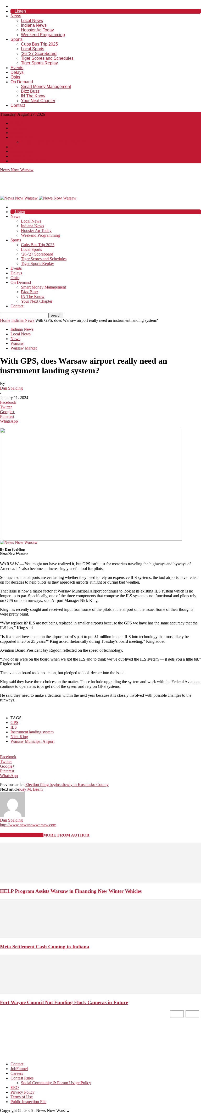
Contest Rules (22, 137)
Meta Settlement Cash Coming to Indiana (44, 946)
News (15, 16)
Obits (15, 77)
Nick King (19, 736)
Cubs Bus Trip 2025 (39, 44)
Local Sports (32, 49)
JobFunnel (19, 128)
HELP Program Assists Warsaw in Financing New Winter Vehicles (71, 891)
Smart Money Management (46, 86)
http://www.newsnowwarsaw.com (28, 825)
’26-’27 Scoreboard (39, 53)
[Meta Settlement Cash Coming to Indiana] (100, 936)
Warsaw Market (23, 348)
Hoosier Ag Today (37, 30)
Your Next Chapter (38, 100)
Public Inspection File (28, 161)
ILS (13, 727)
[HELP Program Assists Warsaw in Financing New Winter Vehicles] (100, 881)
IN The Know (33, 96)
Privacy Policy (22, 151)
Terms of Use (21, 156)
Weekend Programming (43, 34)
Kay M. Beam (31, 789)
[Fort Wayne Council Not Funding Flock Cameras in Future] (100, 992)
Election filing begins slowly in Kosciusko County (67, 784)
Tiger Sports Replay (39, 63)
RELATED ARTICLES (21, 835)
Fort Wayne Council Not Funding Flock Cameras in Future (64, 1002)
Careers (16, 132)
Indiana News (34, 25)
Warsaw (17, 343)
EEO (14, 147)
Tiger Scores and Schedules (47, 58)
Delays (17, 72)
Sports (16, 39)
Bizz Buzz (30, 91)
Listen (20, 11)
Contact (17, 105)
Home (5, 320)
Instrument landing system (32, 732)
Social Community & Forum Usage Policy (56, 142)
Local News (32, 20)
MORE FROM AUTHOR (66, 835)
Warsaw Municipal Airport (32, 741)
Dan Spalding (11, 388)
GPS (14, 722)
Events (16, 67)
